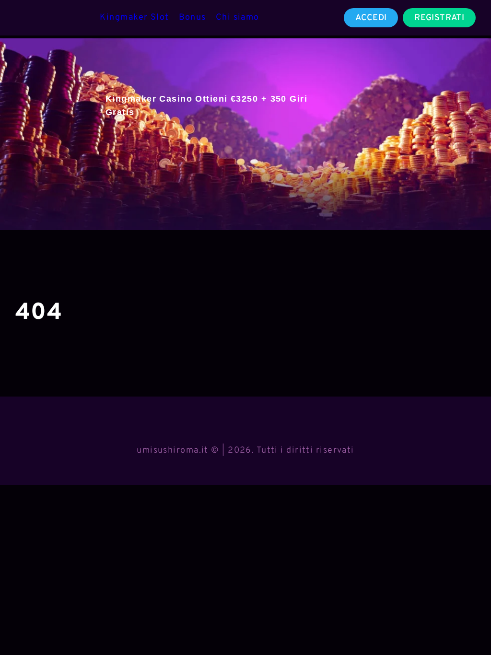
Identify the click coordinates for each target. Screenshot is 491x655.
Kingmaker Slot (134, 17)
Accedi (370, 17)
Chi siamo (237, 17)
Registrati (439, 17)
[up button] (466, 623)
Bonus (192, 17)
